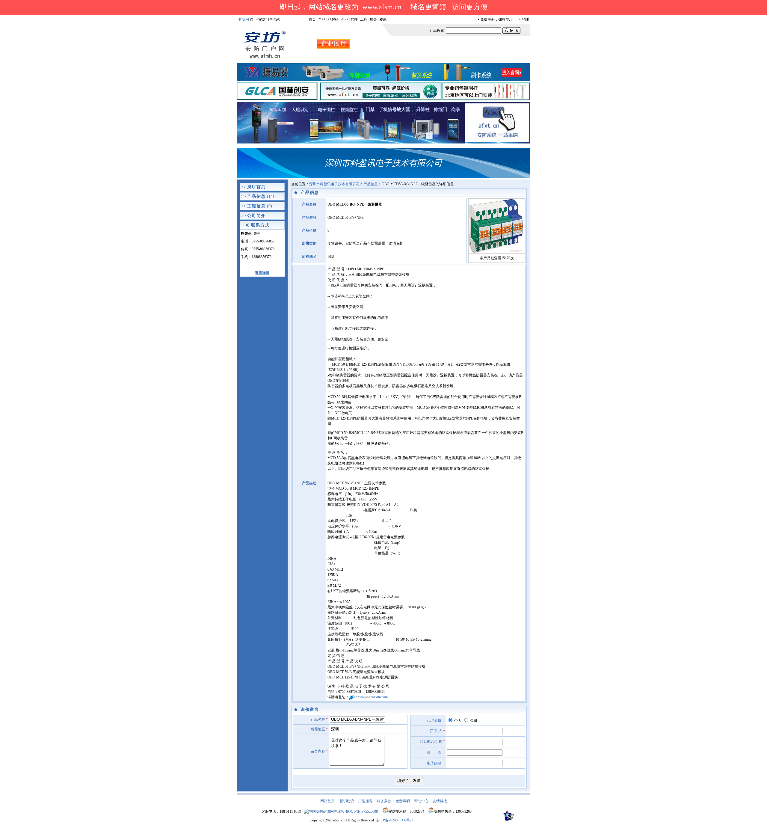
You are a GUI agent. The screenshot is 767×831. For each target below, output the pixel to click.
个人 (457, 721)
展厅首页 (256, 187)
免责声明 (402, 801)
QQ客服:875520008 (363, 811)
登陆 (525, 19)
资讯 (382, 19)
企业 (344, 19)
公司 (473, 721)
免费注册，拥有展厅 (496, 19)
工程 (363, 19)
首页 (312, 19)
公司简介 (256, 215)
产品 (321, 19)
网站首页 (327, 801)
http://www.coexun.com (371, 697)
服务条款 (384, 801)
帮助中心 (421, 801)
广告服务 (365, 801)
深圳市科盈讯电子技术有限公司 (334, 184)
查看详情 (262, 273)
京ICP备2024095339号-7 (394, 820)
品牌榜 (333, 19)
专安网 (243, 19)
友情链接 (440, 801)
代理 (354, 19)
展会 (373, 19)
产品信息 (256, 196)
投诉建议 (347, 801)
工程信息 (256, 206)
